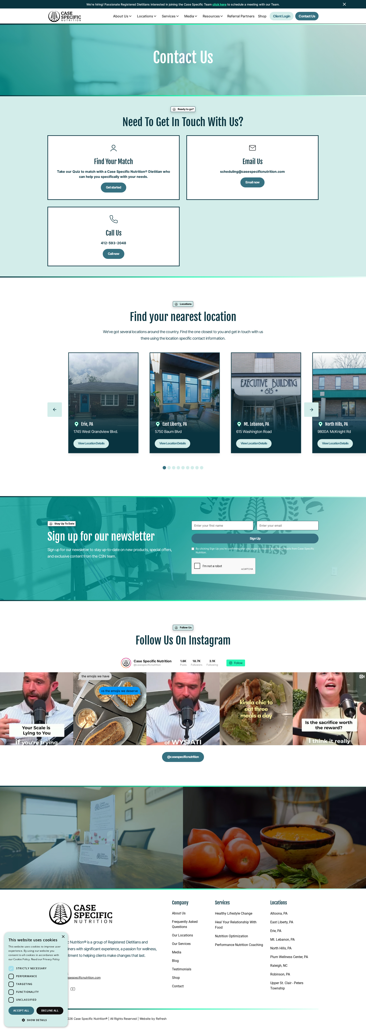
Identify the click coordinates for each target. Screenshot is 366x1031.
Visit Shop (300, 861)
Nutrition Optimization (231, 936)
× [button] (63, 936)
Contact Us (307, 16)
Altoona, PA (278, 913)
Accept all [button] (21, 1010)
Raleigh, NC (278, 966)
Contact (178, 986)
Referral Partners (241, 16)
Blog (175, 961)
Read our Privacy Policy (45, 959)
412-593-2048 (113, 243)
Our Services (181, 944)
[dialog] (36, 979)
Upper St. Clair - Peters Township (286, 985)
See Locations (69, 868)
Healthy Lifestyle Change (233, 913)
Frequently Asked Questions (185, 924)
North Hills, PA (280, 948)
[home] (64, 16)
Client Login (281, 16)
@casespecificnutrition (183, 757)
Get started (113, 187)
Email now (252, 182)
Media (176, 952)
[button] (122, 16)
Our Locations (182, 935)
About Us (179, 913)
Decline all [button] (49, 1010)
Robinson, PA (280, 974)
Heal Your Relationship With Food (235, 924)
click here (219, 4)
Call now (113, 254)
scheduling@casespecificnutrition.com (252, 171)
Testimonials (181, 969)
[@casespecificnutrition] (126, 663)
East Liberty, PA (281, 922)
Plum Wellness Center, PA (289, 957)
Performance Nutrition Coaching (239, 945)
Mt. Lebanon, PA (282, 940)
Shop (262, 16)
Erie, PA (275, 931)
